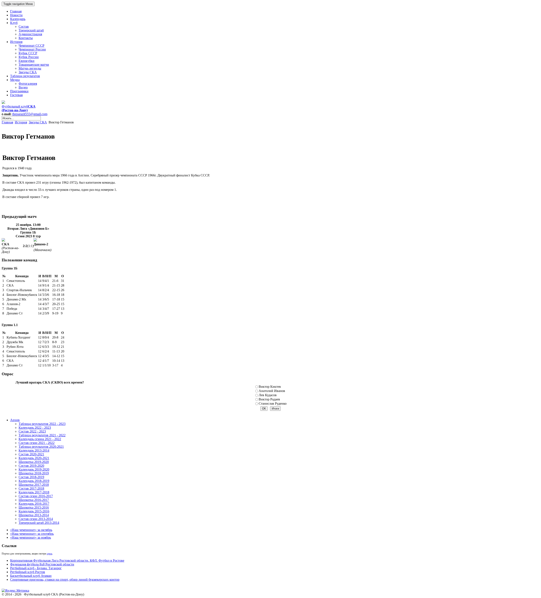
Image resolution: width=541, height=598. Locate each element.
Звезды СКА (38, 122)
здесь (49, 553)
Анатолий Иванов (272, 391)
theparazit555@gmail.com (29, 114)
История (21, 122)
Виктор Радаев (269, 399)
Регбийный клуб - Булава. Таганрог (36, 568)
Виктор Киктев (270, 386)
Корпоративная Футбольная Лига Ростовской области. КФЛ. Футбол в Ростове (67, 560)
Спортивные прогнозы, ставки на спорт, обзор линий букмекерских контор (64, 579)
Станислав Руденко (273, 403)
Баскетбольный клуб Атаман (31, 576)
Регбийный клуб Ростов (27, 572)
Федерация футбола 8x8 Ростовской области (42, 564)
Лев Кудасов (268, 395)
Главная (7, 122)
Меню (18, 3)
